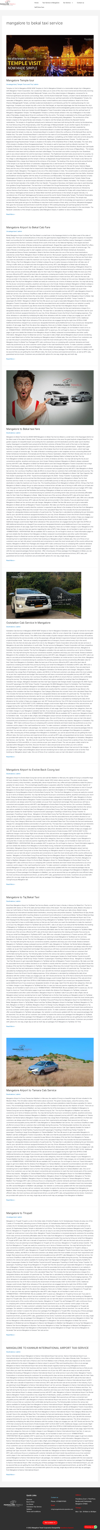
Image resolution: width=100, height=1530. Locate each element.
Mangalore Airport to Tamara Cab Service (31, 1090)
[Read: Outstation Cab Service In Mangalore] (50, 595)
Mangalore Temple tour (20, 80)
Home (36, 3)
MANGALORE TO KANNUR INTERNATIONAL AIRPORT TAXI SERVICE (47, 1347)
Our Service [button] (67, 3)
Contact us (80, 3)
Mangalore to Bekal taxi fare (23, 428)
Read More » (10, 214)
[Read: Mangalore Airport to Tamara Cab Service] (50, 1062)
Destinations (10, 433)
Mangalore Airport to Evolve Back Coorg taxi (33, 769)
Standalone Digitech (67, 1528)
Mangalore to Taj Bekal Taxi (22, 897)
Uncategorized (11, 84)
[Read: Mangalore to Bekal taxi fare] (50, 397)
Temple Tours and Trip (25, 84)
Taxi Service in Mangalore (50, 3)
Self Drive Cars (39, 7)
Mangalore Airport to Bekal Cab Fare (28, 227)
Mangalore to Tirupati (19, 1213)
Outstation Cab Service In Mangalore (28, 622)
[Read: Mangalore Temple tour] (50, 55)
